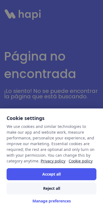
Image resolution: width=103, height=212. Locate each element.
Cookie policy (81, 161)
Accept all (51, 174)
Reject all (51, 188)
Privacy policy (53, 161)
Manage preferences (51, 201)
